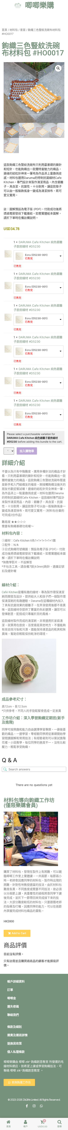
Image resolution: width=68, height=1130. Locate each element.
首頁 (4, 30)
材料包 (14, 30)
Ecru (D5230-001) (36, 254)
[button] (58, 68)
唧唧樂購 (39, 5)
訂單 (10, 990)
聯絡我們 (13, 1015)
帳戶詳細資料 (16, 981)
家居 (23, 30)
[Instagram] (34, 1106)
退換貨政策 (14, 1043)
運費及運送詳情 (17, 1035)
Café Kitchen (10, 592)
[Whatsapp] (41, 1106)
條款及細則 (14, 1027)
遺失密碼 (13, 1006)
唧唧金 (11, 998)
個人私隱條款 (16, 1052)
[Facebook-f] (26, 1106)
